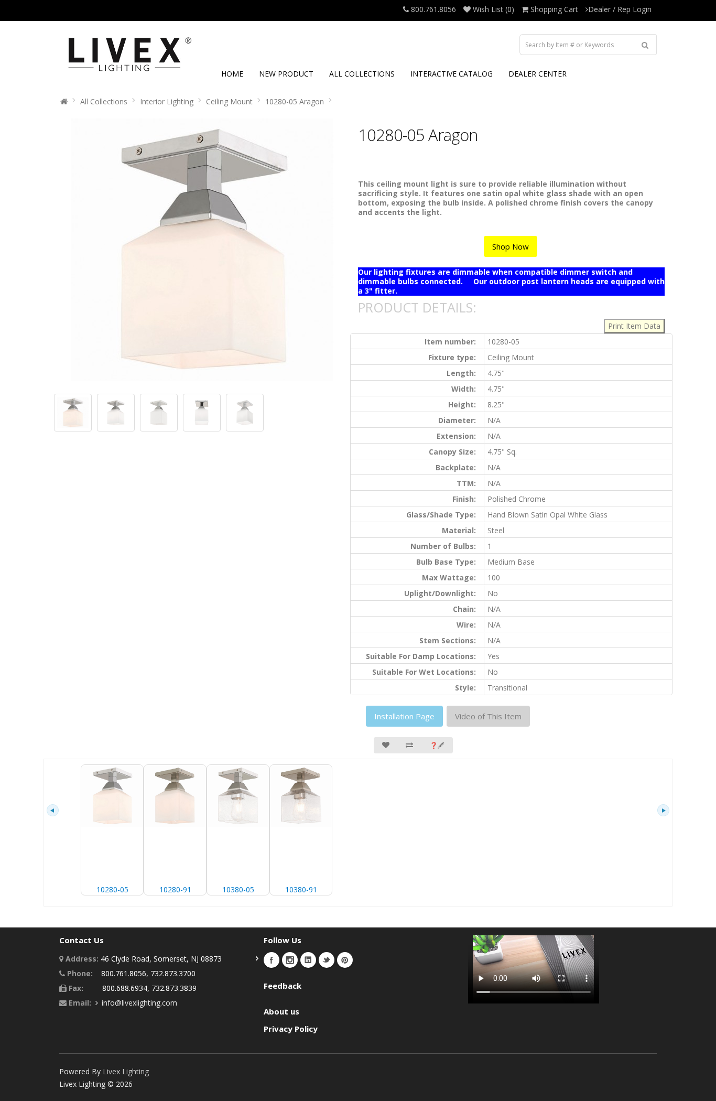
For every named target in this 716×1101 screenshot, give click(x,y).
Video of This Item (488, 716)
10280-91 (175, 889)
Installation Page (404, 716)
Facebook (271, 960)
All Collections (103, 101)
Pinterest (345, 960)
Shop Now (510, 246)
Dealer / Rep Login (620, 9)
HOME (232, 74)
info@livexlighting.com (139, 1003)
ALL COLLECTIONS (362, 74)
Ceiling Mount (229, 101)
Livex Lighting (126, 1071)
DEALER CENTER (537, 74)
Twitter (326, 960)
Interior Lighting (166, 101)
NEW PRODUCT (286, 74)
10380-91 (301, 889)
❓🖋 (437, 745)
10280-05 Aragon (294, 101)
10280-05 (112, 889)
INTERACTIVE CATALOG (451, 74)
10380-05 (238, 889)
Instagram (290, 960)
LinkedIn (308, 960)
